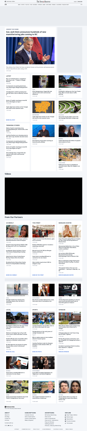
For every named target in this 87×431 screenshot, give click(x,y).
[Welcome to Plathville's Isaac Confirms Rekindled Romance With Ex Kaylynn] (17, 231)
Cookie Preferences (46, 429)
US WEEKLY (10, 223)
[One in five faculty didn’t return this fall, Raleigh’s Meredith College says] (70, 107)
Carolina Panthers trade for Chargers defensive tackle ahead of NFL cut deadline (42, 344)
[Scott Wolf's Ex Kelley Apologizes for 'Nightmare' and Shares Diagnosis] (43, 362)
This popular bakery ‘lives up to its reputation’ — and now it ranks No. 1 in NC (69, 269)
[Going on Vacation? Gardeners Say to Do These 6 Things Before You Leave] (17, 386)
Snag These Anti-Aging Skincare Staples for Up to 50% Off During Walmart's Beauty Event (69, 240)
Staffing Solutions (49, 423)
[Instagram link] (10, 425)
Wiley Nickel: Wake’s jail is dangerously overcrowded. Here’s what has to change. (69, 327)
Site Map (7, 416)
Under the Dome (12, 29)
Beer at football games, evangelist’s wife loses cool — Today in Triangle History (16, 80)
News (19, 4)
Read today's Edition (11, 1)
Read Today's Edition (72, 415)
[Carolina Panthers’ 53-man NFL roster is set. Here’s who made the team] (43, 318)
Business (35, 4)
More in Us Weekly (11, 275)
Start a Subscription (30, 416)
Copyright (16, 429)
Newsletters (70, 419)
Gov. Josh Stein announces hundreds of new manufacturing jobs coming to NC (26, 33)
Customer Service (29, 414)
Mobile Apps (69, 417)
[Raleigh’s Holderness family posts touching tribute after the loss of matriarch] (17, 290)
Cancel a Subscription (30, 418)
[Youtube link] (8, 425)
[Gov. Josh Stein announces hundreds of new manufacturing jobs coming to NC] (30, 50)
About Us (7, 414)
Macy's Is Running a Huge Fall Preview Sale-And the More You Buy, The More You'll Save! (69, 262)
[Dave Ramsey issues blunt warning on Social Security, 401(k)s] (43, 131)
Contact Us (7, 418)
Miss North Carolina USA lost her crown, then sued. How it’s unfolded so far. (43, 300)
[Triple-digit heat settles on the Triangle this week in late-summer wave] (43, 107)
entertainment (36, 370)
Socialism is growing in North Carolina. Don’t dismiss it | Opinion (69, 346)
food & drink (62, 162)
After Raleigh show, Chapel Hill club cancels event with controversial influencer (42, 93)
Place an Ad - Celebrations (51, 420)
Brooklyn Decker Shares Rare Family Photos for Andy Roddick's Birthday (16, 262)
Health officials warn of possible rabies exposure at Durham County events (16, 339)
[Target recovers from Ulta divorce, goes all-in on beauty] (43, 231)
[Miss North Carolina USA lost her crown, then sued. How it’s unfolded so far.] (43, 290)
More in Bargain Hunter (66, 275)
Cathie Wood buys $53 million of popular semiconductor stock (70, 141)
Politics (27, 4)
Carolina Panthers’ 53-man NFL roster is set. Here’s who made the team (43, 326)
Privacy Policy (36, 429)
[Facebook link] (5, 425)
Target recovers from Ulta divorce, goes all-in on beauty (43, 239)
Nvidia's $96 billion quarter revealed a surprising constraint (42, 245)
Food (31, 4)
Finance (54, 4)
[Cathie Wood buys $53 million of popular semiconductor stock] (70, 131)
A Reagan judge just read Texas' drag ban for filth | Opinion (69, 333)
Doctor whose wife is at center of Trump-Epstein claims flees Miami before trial (68, 398)
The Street (36, 223)
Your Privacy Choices (58, 429)
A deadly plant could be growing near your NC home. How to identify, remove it (17, 93)
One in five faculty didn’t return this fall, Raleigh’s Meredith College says (68, 117)
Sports (23, 4)
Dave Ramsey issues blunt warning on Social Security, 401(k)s (42, 141)
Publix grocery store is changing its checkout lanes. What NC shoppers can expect (69, 166)
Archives (7, 420)
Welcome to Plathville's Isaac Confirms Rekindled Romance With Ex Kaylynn (16, 239)
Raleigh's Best (65, 4)
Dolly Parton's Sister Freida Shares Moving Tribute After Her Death (15, 257)
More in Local (10, 351)
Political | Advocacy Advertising (53, 425)
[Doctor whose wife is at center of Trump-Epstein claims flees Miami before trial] (70, 386)
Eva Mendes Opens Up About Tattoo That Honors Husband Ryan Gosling (16, 251)
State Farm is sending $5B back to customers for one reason (41, 257)
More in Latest (10, 119)
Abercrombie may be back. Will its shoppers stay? (41, 262)
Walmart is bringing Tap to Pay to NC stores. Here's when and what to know (16, 333)
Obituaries (48, 4)
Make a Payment (29, 420)
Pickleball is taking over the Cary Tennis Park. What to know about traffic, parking (70, 93)
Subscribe (80, 1)
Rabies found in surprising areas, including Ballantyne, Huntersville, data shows (17, 129)
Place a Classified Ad (50, 418)
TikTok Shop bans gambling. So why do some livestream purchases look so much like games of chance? (69, 301)
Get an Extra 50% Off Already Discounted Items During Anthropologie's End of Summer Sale (69, 255)
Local (33, 89)
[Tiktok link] (12, 425)
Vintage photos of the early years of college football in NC (42, 332)
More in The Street (38, 275)
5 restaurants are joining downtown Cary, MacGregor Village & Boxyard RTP (16, 86)
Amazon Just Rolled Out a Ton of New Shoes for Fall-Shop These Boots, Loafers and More (69, 247)
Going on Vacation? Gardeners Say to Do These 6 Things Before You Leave (17, 397)
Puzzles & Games (71, 421)
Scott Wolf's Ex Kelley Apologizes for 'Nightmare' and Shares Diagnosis (42, 373)
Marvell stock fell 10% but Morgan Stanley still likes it (41, 251)
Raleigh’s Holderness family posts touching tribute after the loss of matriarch (15, 301)
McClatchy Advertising (50, 414)
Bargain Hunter (65, 223)
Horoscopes (70, 423)
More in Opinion (64, 351)
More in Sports (37, 351)
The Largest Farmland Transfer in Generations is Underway (41, 397)
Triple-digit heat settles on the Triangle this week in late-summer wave (17, 107)
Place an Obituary (49, 422)
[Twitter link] (6, 425)
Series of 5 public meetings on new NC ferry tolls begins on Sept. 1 (16, 101)
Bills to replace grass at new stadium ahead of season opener (42, 338)
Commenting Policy (26, 429)
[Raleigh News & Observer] (43, 1)
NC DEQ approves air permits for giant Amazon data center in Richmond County (16, 346)
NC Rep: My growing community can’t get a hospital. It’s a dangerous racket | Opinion (69, 340)
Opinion (40, 4)
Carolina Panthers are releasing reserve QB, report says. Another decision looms (17, 136)
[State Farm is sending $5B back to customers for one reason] (17, 362)
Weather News (35, 114)
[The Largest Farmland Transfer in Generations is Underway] (43, 386)
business (34, 138)
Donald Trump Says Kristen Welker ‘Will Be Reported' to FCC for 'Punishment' (16, 245)
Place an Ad (48, 416)
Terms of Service (69, 429)
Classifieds (59, 4)
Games (43, 4)
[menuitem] (6, 4)
